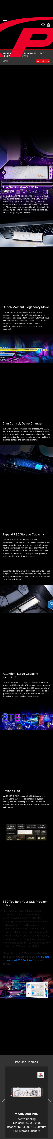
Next (48, 1102)
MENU (6, 61)
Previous (5, 1102)
